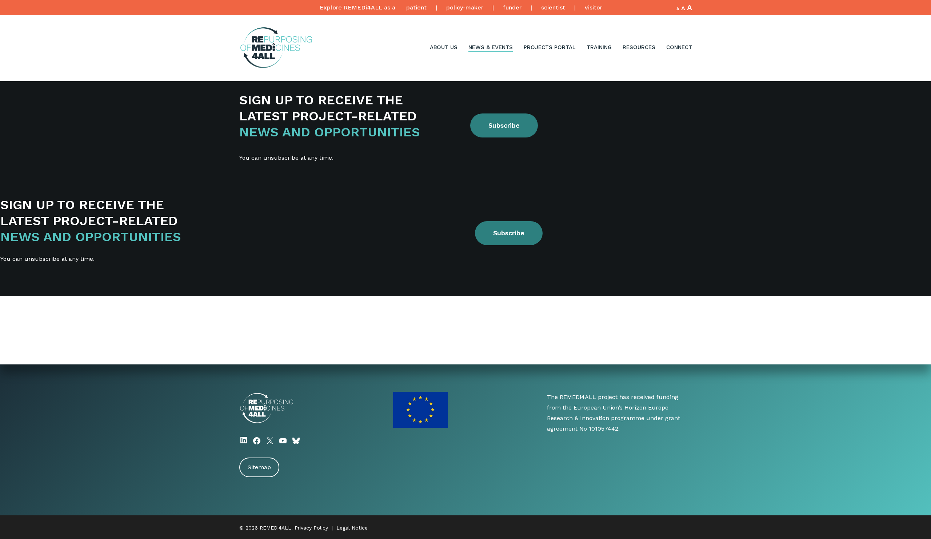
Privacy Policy (311, 528)
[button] (504, 125)
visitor (593, 7)
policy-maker (464, 7)
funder (512, 7)
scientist (553, 7)
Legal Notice (352, 528)
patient (416, 7)
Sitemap (259, 467)
